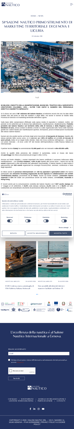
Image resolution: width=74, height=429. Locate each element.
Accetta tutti (60, 233)
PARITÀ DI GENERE (45, 401)
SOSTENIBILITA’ (27, 399)
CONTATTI (61, 401)
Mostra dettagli (63, 227)
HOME (33, 16)
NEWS (40, 16)
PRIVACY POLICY (48, 422)
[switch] (28, 220)
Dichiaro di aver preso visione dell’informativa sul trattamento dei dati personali (39, 361)
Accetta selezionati (37, 233)
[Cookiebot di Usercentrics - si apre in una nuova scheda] (64, 194)
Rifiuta (13, 233)
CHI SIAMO (13, 399)
